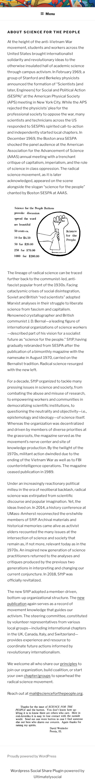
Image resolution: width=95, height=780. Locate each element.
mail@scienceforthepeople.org (56, 693)
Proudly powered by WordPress (31, 756)
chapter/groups (37, 676)
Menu (50, 14)
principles (68, 664)
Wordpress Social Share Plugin (37, 771)
